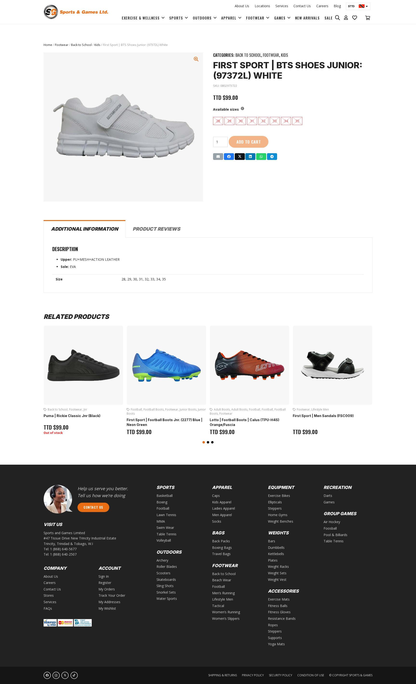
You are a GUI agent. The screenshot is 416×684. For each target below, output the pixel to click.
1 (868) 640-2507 (63, 554)
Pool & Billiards (335, 534)
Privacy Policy (253, 675)
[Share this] (229, 156)
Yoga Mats (276, 644)
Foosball (330, 528)
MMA (160, 521)
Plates (273, 560)
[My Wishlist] (354, 18)
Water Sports (166, 598)
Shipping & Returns (222, 675)
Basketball (164, 495)
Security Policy (280, 675)
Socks (216, 521)
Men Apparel (222, 515)
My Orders (106, 589)
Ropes (273, 625)
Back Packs (221, 541)
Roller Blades (166, 566)
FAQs (48, 608)
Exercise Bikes (279, 495)
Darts (328, 495)
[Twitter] (65, 675)
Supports (275, 637)
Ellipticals (275, 502)
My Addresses (109, 602)
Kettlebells (276, 553)
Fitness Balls (277, 605)
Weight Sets (277, 573)
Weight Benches (280, 521)
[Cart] (367, 18)
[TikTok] (74, 675)
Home (48, 45)
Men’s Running (223, 593)
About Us (242, 6)
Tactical (218, 605)
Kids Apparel (221, 502)
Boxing (161, 502)
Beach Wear (221, 580)
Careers (322, 6)
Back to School (81, 45)
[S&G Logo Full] (76, 12)
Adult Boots (222, 409)
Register (104, 582)
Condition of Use (310, 675)
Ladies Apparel (223, 508)
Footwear (61, 45)
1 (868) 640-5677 (63, 549)
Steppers (275, 508)
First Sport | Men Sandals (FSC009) (323, 416)
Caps (216, 495)
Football (136, 409)
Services (281, 6)
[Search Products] (337, 18)
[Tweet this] (240, 156)
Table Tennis (166, 534)
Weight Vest (277, 579)
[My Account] (346, 17)
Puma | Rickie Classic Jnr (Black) (72, 416)
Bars (271, 541)
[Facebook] (47, 675)
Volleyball (163, 540)
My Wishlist (107, 608)
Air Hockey (332, 521)
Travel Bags (221, 553)
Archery (162, 560)
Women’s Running (226, 612)
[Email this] (218, 156)
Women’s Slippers (226, 618)
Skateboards (166, 579)
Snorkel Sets (166, 592)
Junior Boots (188, 409)
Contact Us (302, 6)
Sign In (103, 576)
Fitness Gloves (279, 612)
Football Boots (153, 409)
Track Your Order (111, 595)
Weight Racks (278, 566)
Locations (262, 6)
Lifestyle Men (320, 409)
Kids (97, 45)
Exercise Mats (279, 599)
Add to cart (248, 142)
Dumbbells (276, 547)
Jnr (85, 409)
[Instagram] (56, 675)
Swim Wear (165, 527)
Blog (337, 6)
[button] (204, 442)
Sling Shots (165, 585)
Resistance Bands (282, 618)
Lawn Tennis (166, 515)
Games (329, 502)
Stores (49, 595)
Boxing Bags (222, 547)
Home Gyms (277, 515)
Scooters (163, 573)
